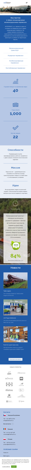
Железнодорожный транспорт (16, 49)
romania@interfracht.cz (9, 434)
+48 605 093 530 (10, 442)
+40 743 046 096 (10, 432)
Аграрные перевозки (15, 55)
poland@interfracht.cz (9, 444)
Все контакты (7, 424)
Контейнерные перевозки (15, 68)
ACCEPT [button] (14, 466)
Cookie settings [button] (6, 466)
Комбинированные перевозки (16, 62)
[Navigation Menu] (27, 2)
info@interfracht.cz (8, 420)
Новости (5, 452)
